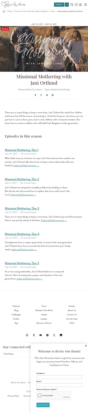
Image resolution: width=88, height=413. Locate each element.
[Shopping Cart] (76, 4)
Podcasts (16, 306)
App (16, 323)
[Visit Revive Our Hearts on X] (54, 335)
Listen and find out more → (26, 165)
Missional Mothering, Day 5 (22, 263)
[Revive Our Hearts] (13, 4)
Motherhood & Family (60, 89)
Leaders (44, 318)
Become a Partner (44, 323)
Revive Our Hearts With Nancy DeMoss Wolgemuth (31, 11)
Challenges (16, 314)
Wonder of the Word (44, 310)
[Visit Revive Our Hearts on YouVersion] (60, 335)
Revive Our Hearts (34, 89)
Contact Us (72, 314)
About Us (72, 310)
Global (44, 314)
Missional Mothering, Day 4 (22, 234)
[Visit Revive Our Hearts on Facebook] (33, 335)
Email (39, 381)
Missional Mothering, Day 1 (21, 150)
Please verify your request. (47, 389)
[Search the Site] (72, 4)
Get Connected (43, 405)
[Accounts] (80, 4)
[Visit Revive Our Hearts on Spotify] (47, 335)
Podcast (10, 11)
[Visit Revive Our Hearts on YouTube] (40, 335)
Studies (16, 318)
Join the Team (72, 318)
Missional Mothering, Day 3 (22, 208)
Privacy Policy (13, 395)
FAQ (72, 323)
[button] (85, 4)
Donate (59, 4)
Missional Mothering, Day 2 (22, 179)
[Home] (3, 11)
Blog (16, 310)
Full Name (40, 373)
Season (53, 11)
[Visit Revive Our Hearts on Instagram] (27, 335)
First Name (9, 353)
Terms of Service (30, 395)
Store (44, 306)
